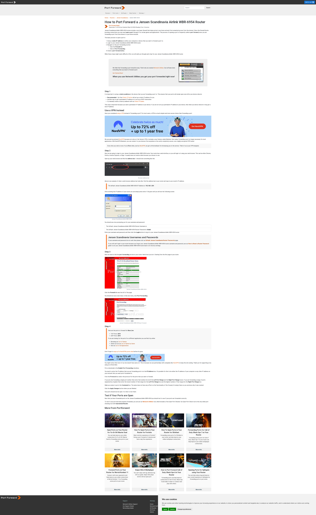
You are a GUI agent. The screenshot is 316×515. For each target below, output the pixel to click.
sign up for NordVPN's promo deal (123, 351)
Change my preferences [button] (184, 509)
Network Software (155, 506)
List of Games (122, 341)
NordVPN (121, 139)
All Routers (153, 508)
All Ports (152, 510)
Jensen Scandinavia (122, 18)
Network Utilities (159, 68)
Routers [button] (107, 13)
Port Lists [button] (116, 13)
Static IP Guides (139, 101)
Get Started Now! (118, 73)
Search (208, 7)
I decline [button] (172, 509)
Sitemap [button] (141, 13)
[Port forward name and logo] (8, 2)
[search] (55, 2)
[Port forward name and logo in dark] (115, 7)
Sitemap (51, 2)
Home (106, 18)
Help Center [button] (133, 13)
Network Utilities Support (130, 504)
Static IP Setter (127, 97)
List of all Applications (122, 345)
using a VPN (120, 113)
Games (152, 512)
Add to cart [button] (308, 2)
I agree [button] (165, 509)
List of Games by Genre (128, 343)
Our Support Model (128, 506)
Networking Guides (128, 508)
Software (36, 2)
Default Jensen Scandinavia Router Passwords (160, 240)
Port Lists (29, 2)
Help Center (43, 2)
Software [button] (124, 13)
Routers (22, 2)
